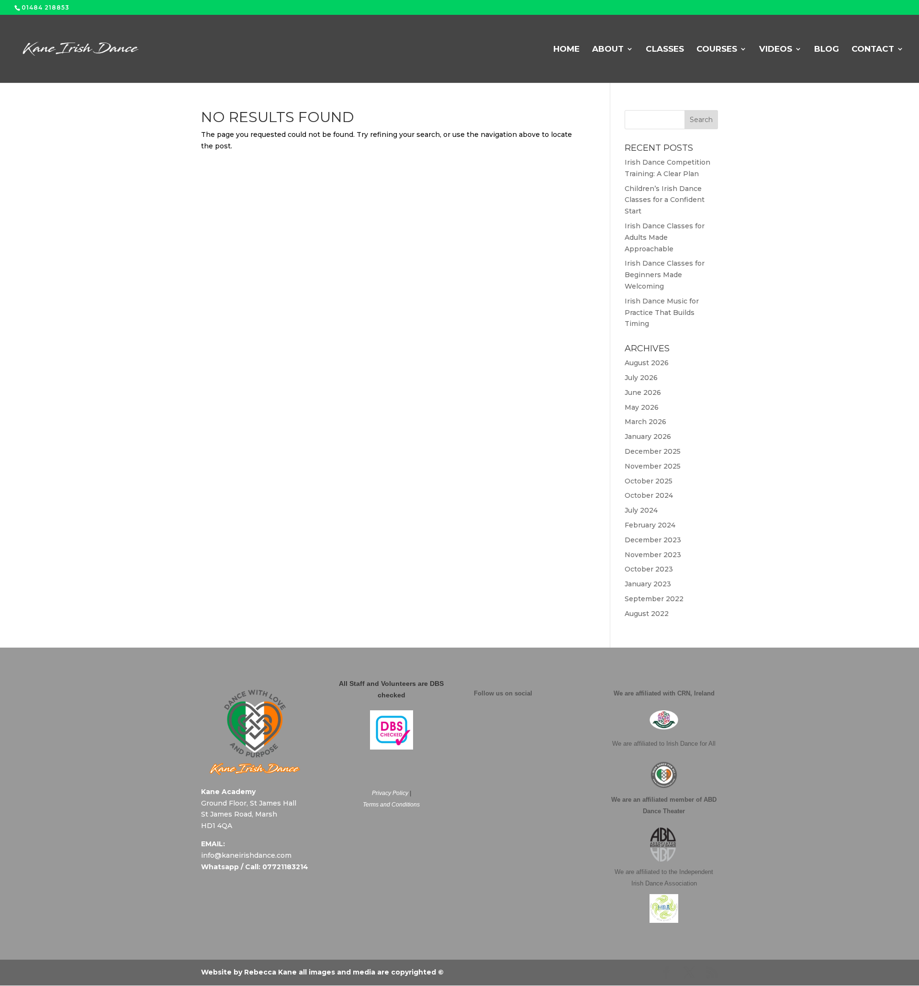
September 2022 (654, 598)
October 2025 (648, 481)
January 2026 (648, 436)
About (608, 49)
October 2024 (649, 495)
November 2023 (653, 554)
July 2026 (641, 377)
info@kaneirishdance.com (246, 855)
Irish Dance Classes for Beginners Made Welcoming (665, 275)
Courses (716, 49)
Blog (826, 49)
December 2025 (653, 451)
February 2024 (650, 525)
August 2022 (647, 613)
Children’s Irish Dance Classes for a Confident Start (665, 200)
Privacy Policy (390, 793)
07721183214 (285, 867)
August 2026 (647, 363)
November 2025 (653, 466)
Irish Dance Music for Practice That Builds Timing (662, 312)
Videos (775, 49)
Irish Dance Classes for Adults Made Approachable (665, 237)
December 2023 (653, 540)
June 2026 (643, 392)
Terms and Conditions (391, 804)
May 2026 (642, 407)
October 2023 (649, 569)
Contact (873, 49)
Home (566, 49)
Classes (665, 49)
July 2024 (641, 510)
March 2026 (645, 421)
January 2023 (648, 584)
